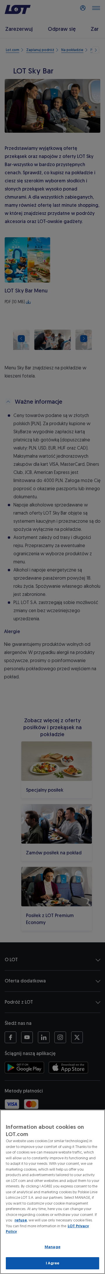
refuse (21, 1220)
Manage (52, 1247)
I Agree (53, 1263)
